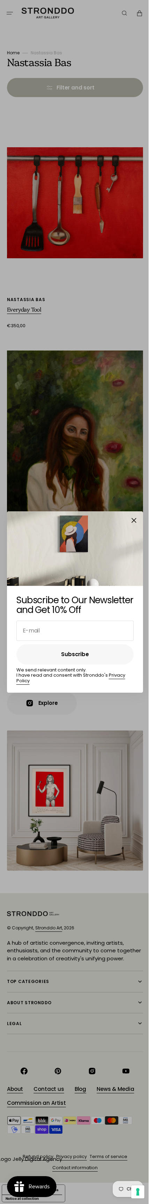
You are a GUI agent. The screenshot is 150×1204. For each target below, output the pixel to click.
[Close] (131, 520)
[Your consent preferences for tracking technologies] (132, 1191)
